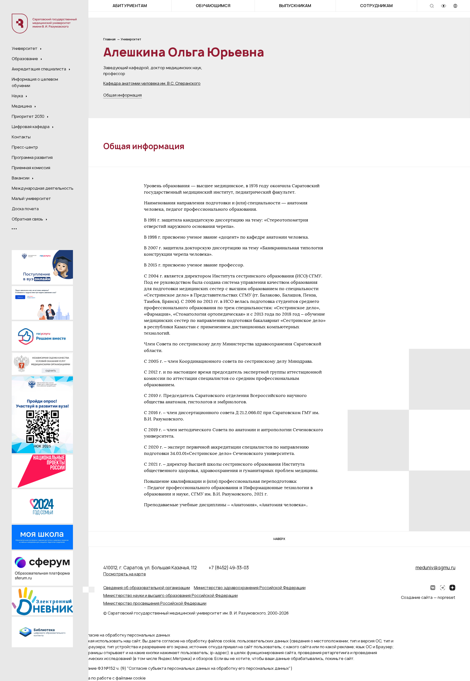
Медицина (22, 106)
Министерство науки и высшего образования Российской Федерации (170, 595)
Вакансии (21, 178)
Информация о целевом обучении (35, 82)
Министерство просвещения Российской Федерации (154, 603)
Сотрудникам (376, 5)
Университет (25, 48)
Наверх (279, 539)
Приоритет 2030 (28, 116)
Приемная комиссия (31, 167)
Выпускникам (295, 5)
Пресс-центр (25, 147)
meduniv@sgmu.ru (435, 568)
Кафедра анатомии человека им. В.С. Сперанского (151, 83)
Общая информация (122, 95)
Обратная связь (28, 219)
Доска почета (25, 208)
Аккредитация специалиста (39, 69)
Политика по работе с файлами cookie (109, 678)
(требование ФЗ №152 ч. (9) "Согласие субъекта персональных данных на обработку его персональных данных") (182, 668)
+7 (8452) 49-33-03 (229, 568)
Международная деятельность (42, 188)
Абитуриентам (130, 5)
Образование (25, 58)
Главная (109, 39)
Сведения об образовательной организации (146, 587)
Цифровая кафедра (31, 126)
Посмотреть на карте (124, 574)
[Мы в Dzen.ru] (452, 588)
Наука (18, 96)
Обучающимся (213, 5)
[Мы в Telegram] (442, 588)
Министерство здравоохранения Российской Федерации (250, 587)
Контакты (21, 137)
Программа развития (32, 157)
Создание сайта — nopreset (428, 597)
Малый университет (31, 198)
